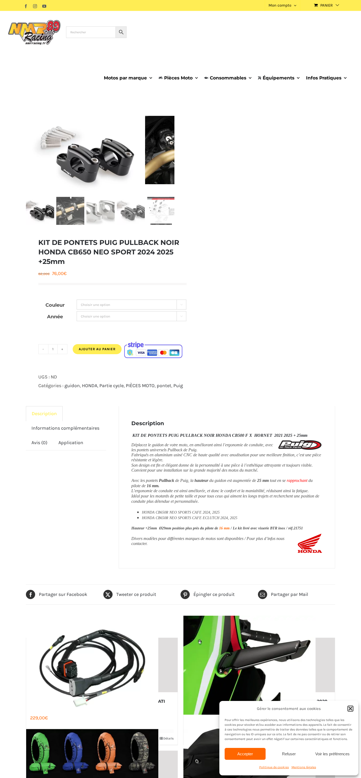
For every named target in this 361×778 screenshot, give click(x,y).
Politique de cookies (274, 767)
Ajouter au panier (97, 349)
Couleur (55, 305)
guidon (72, 385)
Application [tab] (70, 442)
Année (55, 317)
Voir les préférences (332, 754)
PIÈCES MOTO (140, 385)
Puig (178, 385)
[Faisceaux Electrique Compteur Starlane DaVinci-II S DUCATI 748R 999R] (102, 665)
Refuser (289, 754)
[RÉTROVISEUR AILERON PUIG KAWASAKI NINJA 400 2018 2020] (259, 665)
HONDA (89, 385)
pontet (164, 385)
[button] (350, 708)
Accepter (245, 754)
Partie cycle (111, 385)
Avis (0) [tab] (39, 442)
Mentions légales (303, 767)
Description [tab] (44, 413)
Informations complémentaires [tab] (65, 428)
